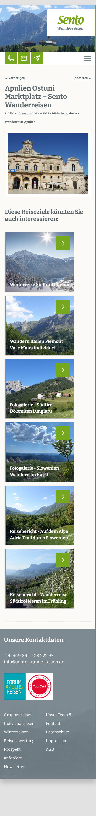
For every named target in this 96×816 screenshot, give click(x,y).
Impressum (56, 740)
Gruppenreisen (18, 714)
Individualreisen (19, 723)
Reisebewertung (19, 740)
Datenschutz (57, 732)
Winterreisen (16, 732)
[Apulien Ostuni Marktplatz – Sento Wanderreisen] (48, 163)
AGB (50, 749)
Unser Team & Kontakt (58, 719)
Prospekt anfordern (13, 753)
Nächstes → (82, 78)
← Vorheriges (15, 78)
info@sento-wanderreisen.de (34, 662)
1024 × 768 (50, 113)
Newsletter (14, 766)
